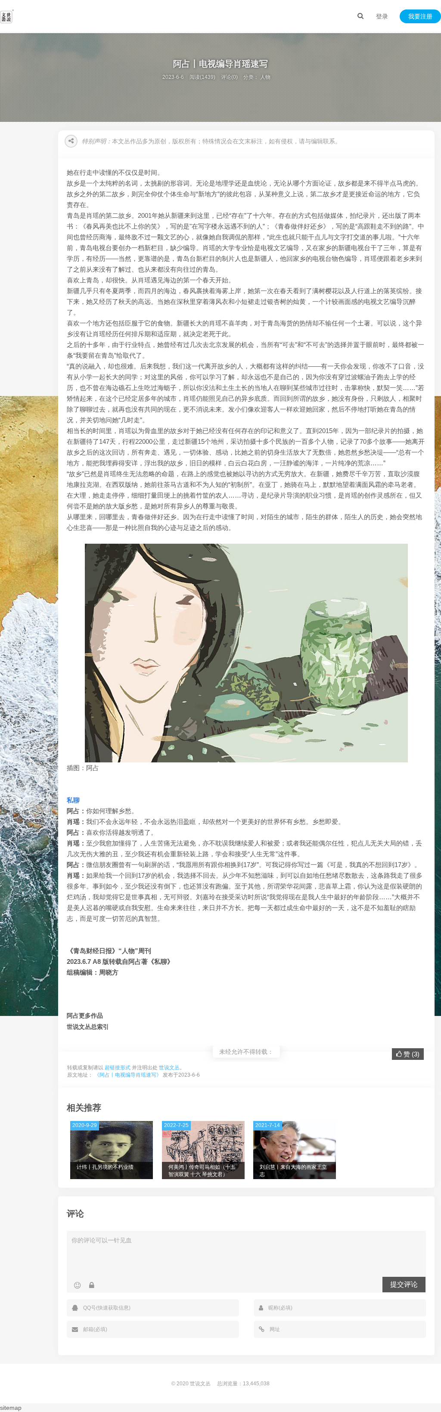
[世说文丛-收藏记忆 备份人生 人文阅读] (7, 16)
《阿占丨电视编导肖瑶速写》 (127, 1075)
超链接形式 (117, 1068)
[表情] (77, 1285)
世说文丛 (169, 1068)
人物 (265, 77)
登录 (382, 16)
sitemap (11, 1407)
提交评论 (404, 1284)
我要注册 (420, 16)
